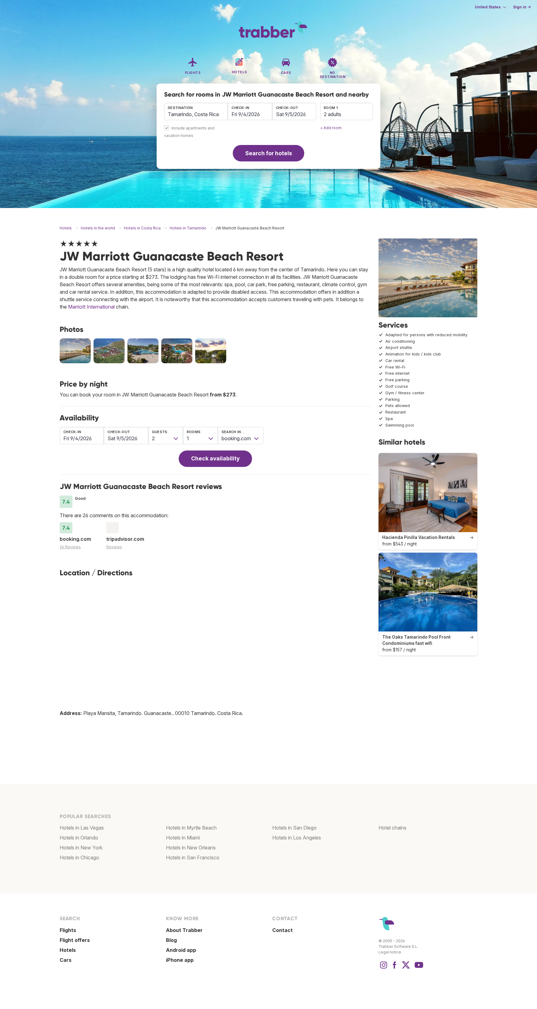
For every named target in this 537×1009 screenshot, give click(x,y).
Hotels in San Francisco (192, 857)
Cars (65, 960)
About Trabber (184, 930)
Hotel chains (392, 828)
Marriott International (91, 307)
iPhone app (180, 960)
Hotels (68, 950)
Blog (171, 940)
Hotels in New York (81, 847)
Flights (68, 930)
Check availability (215, 458)
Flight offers (75, 940)
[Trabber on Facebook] (395, 968)
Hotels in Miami (183, 838)
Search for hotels (268, 153)
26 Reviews (70, 547)
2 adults (332, 114)
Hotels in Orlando (79, 838)
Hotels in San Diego (294, 828)
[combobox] (196, 111)
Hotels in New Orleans (191, 847)
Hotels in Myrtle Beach (191, 828)
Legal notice (390, 952)
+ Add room (331, 127)
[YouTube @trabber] (418, 968)
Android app (181, 950)
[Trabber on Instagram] (383, 968)
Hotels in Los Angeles (296, 838)
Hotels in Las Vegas (82, 828)
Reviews (114, 547)
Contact (282, 930)
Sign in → (522, 7)
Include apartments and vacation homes (189, 132)
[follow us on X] (406, 968)
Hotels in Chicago (79, 857)
